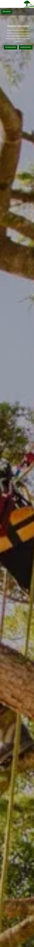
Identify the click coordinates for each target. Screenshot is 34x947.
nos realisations (10, 47)
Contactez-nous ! (25, 47)
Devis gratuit (7, 11)
